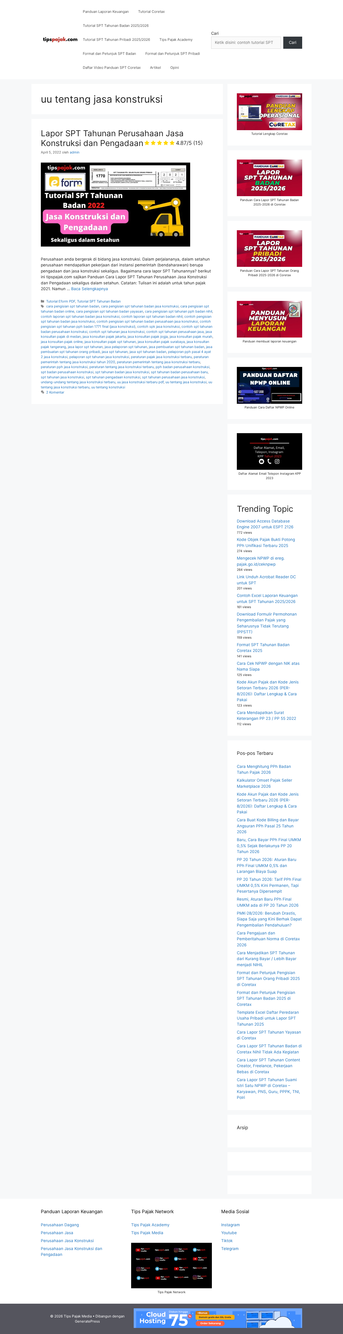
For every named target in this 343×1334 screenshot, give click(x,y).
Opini (174, 67)
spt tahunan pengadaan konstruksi (113, 377)
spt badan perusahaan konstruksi (67, 372)
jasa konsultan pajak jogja (148, 336)
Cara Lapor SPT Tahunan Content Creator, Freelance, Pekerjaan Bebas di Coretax (268, 1066)
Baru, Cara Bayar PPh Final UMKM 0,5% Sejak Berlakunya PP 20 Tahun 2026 (269, 845)
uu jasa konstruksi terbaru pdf (140, 382)
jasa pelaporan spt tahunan (126, 347)
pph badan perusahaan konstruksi (182, 367)
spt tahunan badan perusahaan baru (179, 372)
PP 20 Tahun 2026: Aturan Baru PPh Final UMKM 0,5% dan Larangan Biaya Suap (266, 865)
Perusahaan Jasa (57, 1232)
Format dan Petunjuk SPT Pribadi (172, 53)
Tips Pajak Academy (175, 39)
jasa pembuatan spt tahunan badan (176, 347)
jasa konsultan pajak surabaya (161, 342)
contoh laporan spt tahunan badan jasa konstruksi (80, 316)
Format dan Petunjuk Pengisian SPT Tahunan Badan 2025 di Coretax (266, 998)
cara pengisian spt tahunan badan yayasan (109, 311)
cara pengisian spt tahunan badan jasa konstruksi (139, 306)
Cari (215, 33)
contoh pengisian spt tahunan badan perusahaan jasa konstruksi (147, 321)
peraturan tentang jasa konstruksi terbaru (121, 367)
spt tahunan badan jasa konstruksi (122, 372)
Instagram (230, 1225)
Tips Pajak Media (147, 1232)
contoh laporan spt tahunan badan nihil (151, 316)
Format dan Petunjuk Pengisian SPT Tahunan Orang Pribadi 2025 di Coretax (268, 978)
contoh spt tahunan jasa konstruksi (116, 332)
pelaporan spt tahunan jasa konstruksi (99, 357)
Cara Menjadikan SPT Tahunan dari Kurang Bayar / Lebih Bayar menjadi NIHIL (266, 959)
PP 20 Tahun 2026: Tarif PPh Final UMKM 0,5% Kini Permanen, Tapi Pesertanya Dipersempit (269, 885)
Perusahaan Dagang (60, 1225)
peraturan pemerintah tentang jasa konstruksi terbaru (158, 362)
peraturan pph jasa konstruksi (64, 367)
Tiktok (227, 1240)
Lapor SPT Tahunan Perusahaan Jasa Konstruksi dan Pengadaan (122, 138)
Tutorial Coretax (151, 11)
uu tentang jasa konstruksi (185, 382)
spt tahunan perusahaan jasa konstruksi (173, 377)
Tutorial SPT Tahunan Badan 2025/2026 (116, 25)
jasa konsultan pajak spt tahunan (110, 342)
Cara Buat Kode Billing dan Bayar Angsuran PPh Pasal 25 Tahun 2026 (268, 826)
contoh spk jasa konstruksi (158, 326)
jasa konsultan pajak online (62, 342)
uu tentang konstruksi (108, 387)
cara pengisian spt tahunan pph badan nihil (178, 311)
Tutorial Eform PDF (60, 301)
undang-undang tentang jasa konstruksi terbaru (78, 382)
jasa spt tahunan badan (148, 352)
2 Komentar (55, 392)
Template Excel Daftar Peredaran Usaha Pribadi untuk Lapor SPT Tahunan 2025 (268, 1018)
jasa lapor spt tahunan (85, 347)
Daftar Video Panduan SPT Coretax (112, 67)
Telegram (230, 1248)
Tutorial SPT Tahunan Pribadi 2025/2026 (116, 39)
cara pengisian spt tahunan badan (72, 306)
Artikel (155, 67)
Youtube (229, 1232)
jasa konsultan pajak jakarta (104, 336)
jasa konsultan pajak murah (191, 336)
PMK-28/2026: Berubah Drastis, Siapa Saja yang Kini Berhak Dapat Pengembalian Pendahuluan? (269, 919)
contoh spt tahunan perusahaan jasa (175, 332)
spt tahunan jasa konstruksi (62, 377)
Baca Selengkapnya (89, 288)
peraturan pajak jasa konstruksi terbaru (161, 357)
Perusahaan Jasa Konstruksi (67, 1240)
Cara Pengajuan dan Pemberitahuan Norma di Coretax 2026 (268, 939)
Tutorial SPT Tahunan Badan (99, 301)
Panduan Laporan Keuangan (106, 11)
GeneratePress (87, 1321)
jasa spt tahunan (115, 352)
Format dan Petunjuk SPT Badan (109, 53)
